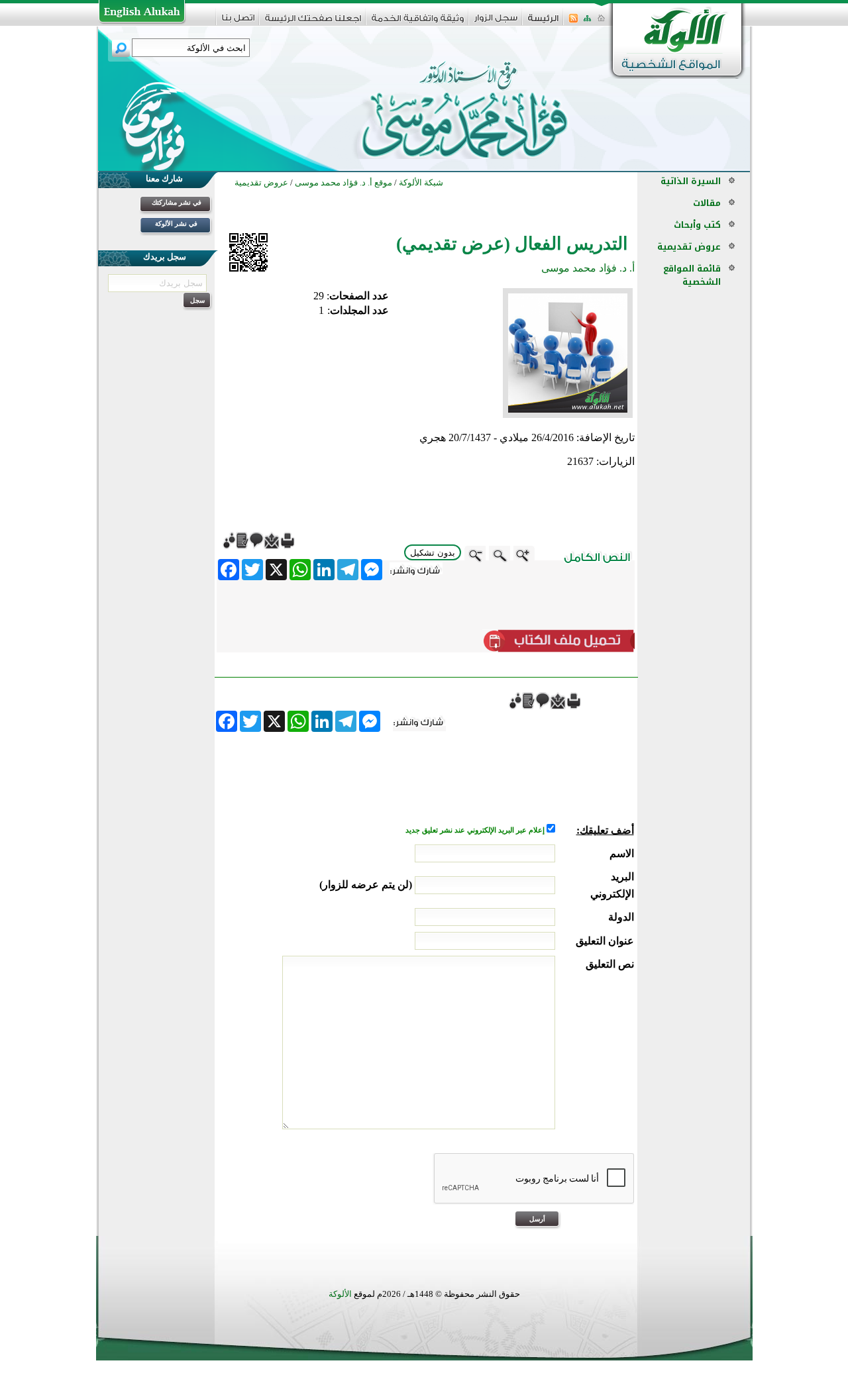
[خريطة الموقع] (587, 22)
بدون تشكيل (432, 553)
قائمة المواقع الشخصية (692, 275)
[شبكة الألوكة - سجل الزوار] (496, 22)
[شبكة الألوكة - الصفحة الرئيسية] (543, 23)
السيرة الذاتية (691, 181)
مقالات (707, 203)
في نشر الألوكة (176, 223)
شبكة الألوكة (421, 182)
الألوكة (340, 1294)
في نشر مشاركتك (176, 202)
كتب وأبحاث (697, 225)
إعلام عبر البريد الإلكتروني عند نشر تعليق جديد (476, 830)
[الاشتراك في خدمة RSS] (573, 22)
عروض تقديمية (689, 246)
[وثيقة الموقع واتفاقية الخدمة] (417, 23)
